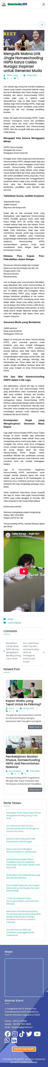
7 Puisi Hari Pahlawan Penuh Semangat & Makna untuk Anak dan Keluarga (23, 901)
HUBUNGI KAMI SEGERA (24, 1049)
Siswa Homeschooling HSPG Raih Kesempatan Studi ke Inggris (21, 840)
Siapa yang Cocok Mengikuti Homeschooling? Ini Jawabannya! (21, 850)
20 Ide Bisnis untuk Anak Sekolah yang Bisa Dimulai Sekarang (23, 876)
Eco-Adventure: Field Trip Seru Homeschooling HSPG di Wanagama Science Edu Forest (23, 828)
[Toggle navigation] (43, 4)
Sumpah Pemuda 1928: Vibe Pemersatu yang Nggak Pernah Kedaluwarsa (20, 932)
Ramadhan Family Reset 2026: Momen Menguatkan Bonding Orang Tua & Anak (24, 815)
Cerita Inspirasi (14, 623)
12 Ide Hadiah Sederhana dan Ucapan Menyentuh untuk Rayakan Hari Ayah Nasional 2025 (23, 888)
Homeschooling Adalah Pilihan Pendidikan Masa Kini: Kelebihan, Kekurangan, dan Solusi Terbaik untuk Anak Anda (23, 863)
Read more (34, 727)
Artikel (10, 619)
